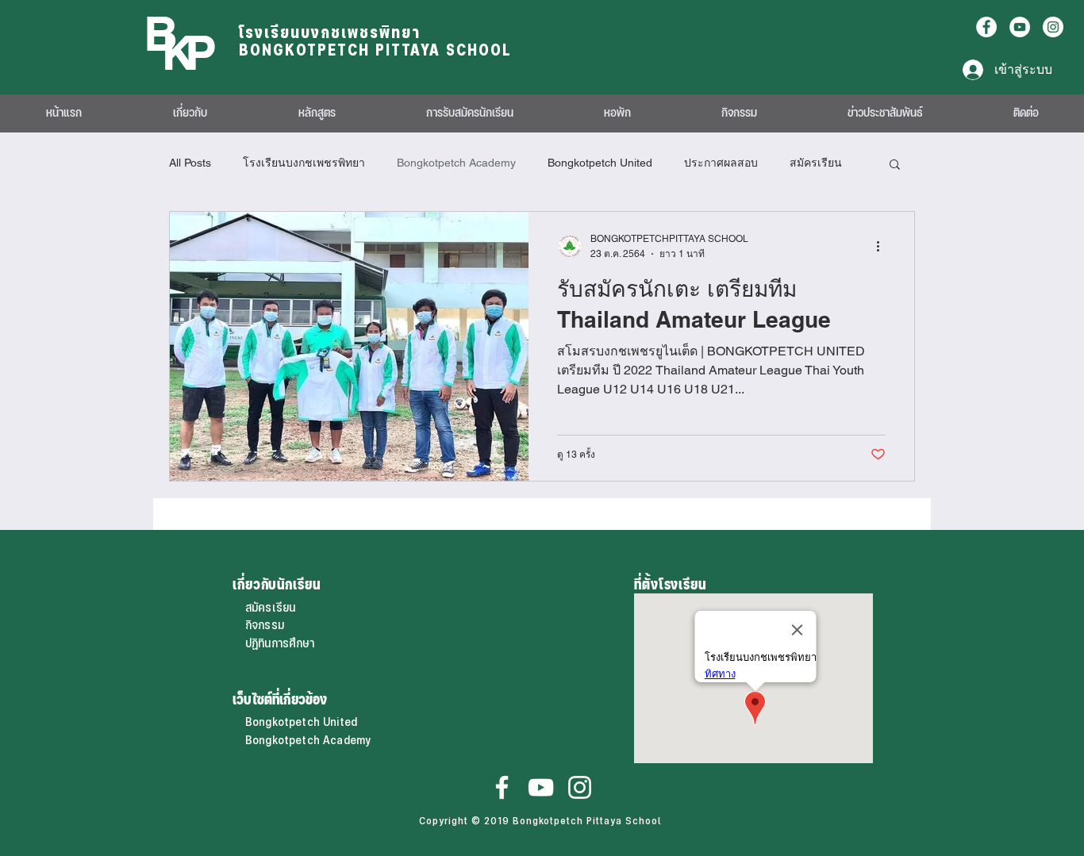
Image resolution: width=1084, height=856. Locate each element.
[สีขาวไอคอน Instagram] (579, 787)
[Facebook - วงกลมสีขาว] (986, 27)
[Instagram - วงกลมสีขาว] (1053, 27)
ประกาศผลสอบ (721, 162)
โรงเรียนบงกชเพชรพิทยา (304, 162)
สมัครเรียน (816, 162)
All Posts (190, 162)
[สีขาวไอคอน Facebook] (501, 787)
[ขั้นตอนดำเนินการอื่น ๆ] (883, 245)
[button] (894, 165)
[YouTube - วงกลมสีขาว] (1019, 27)
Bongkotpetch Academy (456, 162)
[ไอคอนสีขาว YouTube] (540, 787)
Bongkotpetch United (600, 162)
